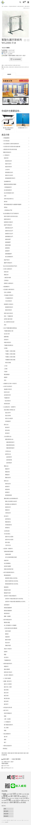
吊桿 (5, 195)
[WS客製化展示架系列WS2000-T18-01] (15, 24)
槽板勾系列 (8, 477)
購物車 (7, 634)
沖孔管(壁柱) (7, 533)
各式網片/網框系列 (8, 675)
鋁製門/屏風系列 (8, 225)
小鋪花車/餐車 (7, 277)
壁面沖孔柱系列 (9, 175)
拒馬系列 (6, 339)
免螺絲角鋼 (8, 554)
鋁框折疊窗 (8, 245)
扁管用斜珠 (9, 460)
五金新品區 (7, 531)
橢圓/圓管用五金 (9, 439)
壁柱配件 (7, 433)
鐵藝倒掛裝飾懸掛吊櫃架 (10, 184)
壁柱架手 (7, 427)
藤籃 (5, 654)
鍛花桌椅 (6, 701)
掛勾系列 (6, 516)
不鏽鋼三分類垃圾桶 (10, 356)
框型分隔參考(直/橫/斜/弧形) (11, 216)
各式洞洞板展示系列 (9, 193)
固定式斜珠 (8, 415)
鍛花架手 (6, 704)
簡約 (26, 798)
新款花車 (6, 271)
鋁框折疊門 (8, 239)
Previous (3, 123)
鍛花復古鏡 (7, 698)
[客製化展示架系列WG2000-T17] (25, 40)
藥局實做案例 (7, 575)
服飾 (4, 754)
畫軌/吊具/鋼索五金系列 (11, 501)
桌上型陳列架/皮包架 (9, 322)
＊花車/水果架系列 (7, 269)
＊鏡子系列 (5, 710)
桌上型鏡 (6, 727)
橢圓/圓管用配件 (10, 448)
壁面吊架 (6, 158)
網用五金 (6, 480)
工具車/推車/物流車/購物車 (10, 628)
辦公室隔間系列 (9, 256)
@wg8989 (6, 822)
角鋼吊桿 (6, 560)
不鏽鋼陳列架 (7, 660)
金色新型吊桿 (7, 395)
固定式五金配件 (9, 418)
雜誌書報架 (7, 374)
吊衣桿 (23, 794)
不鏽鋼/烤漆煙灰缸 (8, 345)
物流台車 (7, 642)
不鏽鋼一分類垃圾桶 (10, 351)
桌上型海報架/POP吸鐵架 (10, 625)
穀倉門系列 (7, 260)
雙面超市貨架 (7, 593)
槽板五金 (6, 466)
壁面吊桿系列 (8, 166)
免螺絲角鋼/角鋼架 (8, 551)
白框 (21, 798)
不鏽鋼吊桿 (7, 398)
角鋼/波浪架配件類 (8, 569)
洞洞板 (16, 798)
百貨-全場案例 (7, 292)
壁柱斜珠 (7, 430)
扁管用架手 (9, 457)
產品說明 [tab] (9, 74)
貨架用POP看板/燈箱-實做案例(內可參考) (15, 601)
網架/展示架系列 (8, 672)
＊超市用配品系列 (7, 619)
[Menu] (28, 2)
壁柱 (25, 794)
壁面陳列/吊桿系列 (8, 304)
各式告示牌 (7, 333)
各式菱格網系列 (8, 190)
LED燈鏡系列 (7, 721)
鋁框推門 (7, 251)
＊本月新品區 (6, 140)
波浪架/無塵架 (7, 566)
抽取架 (5, 651)
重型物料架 (7, 613)
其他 (5, 324)
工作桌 (5, 365)
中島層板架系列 (9, 298)
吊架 (17, 794)
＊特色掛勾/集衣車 (7, 707)
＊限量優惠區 (6, 138)
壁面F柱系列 (8, 163)
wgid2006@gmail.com (8, 767)
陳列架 (5, 201)
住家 (14, 794)
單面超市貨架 (7, 590)
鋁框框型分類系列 (8, 222)
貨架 (12, 800)
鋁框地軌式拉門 (9, 228)
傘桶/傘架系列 (7, 342)
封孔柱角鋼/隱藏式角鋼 (11, 557)
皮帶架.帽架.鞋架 (8, 319)
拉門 (6, 798)
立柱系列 (7, 169)
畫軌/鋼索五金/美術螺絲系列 (11, 498)
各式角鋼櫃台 (7, 563)
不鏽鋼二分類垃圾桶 (10, 354)
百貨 (23, 798)
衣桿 (5, 800)
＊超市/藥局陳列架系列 (8, 572)
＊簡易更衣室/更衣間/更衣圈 (10, 149)
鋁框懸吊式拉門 (9, 233)
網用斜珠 (7, 489)
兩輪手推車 (8, 645)
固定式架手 (8, 412)
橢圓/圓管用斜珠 (10, 445)
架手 (14, 798)
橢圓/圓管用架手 (10, 442)
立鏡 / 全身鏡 (7, 719)
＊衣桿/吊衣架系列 (7, 386)
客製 (5, 67)
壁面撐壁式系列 (9, 172)
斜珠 (10, 798)
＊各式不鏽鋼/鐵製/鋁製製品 (10, 328)
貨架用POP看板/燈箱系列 (10, 595)
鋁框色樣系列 (7, 219)
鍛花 (7, 802)
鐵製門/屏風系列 (8, 262)
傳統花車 (6, 274)
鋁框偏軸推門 (8, 253)
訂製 (8, 800)
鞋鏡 (5, 730)
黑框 (24, 802)
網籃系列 (6, 666)
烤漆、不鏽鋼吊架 (8, 316)
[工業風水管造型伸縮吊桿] (28, 40)
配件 (20, 800)
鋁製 (5, 802)
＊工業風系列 (6, 155)
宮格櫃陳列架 (7, 181)
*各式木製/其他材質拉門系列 (10, 266)
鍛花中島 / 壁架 (8, 687)
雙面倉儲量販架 (8, 610)
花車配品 (6, 280)
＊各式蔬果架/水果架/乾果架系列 (11, 143)
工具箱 (5, 368)
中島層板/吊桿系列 (8, 295)
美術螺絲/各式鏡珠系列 (11, 504)
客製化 (7, 67)
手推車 (5, 371)
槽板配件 (7, 474)
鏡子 (5, 742)
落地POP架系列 (8, 648)
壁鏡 (5, 716)
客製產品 (5, 748)
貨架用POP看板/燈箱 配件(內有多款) (14, 598)
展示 (23, 67)
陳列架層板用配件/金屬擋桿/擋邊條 (12, 204)
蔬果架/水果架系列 (8, 283)
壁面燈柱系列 (8, 161)
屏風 (9, 796)
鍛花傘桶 (6, 689)
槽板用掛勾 (8, 522)
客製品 (5, 207)
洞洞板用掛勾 (8, 524)
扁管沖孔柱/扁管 (9, 539)
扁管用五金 (8, 454)
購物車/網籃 (7, 622)
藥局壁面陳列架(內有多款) (11, 584)
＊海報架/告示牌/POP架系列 (10, 383)
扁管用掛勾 (8, 519)
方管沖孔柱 (8, 545)
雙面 (20, 802)
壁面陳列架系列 (9, 307)
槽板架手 (7, 469)
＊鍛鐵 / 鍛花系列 (7, 681)
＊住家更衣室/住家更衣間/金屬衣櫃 (11, 146)
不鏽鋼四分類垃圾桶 (10, 359)
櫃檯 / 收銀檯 (7, 616)
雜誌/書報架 (7, 669)
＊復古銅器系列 (7, 733)
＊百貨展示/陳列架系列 (8, 65)
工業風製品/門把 (8, 210)
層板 (21, 796)
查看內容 (8, 130)
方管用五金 (8, 451)
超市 (15, 800)
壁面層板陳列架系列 (10, 178)
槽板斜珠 (7, 471)
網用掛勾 (7, 527)
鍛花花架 (6, 692)
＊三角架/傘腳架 (7, 678)
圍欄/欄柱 (6, 336)
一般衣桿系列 (7, 400)
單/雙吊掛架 (7, 403)
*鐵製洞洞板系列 (7, 152)
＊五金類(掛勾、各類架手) (9, 407)
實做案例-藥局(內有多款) (11, 578)
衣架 (2, 800)
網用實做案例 (8, 495)
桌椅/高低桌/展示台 (9, 198)
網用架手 (7, 486)
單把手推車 (8, 631)
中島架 (7, 794)
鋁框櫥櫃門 (8, 242)
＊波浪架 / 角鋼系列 (8, 548)
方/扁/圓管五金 (7, 436)
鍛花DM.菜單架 (8, 684)
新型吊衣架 (7, 392)
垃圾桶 (5, 348)
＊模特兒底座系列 (7, 745)
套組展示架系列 (8, 389)
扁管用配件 (9, 462)
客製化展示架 (11, 67)
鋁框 (22, 800)
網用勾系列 (8, 483)
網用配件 (7, 492)
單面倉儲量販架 (8, 607)
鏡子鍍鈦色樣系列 (8, 724)
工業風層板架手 (8, 187)
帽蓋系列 (7, 510)
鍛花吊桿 (6, 695)
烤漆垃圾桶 (8, 362)
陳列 (11, 802)
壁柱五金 (6, 424)
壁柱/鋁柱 (7, 542)
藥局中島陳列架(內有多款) (11, 581)
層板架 (24, 796)
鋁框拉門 (26, 800)
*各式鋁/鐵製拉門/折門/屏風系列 (11, 213)
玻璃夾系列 (8, 507)
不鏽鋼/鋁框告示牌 (8, 331)
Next (28, 123)
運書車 (5, 377)
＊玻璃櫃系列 (6, 286)
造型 (17, 800)
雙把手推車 (8, 639)
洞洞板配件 (8, 421)
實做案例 (6, 587)
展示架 (26, 67)
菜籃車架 (7, 636)
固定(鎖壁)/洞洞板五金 (9, 409)
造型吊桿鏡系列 (8, 713)
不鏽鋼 (4, 794)
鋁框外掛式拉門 (9, 230)
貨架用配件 (7, 604)
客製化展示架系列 (16, 65)
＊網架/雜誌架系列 (7, 663)
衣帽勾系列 (8, 512)
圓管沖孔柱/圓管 (9, 536)
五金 (10, 794)
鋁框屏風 (7, 248)
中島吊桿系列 (8, 301)
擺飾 (5, 739)
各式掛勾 (6, 657)
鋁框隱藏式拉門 (9, 236)
